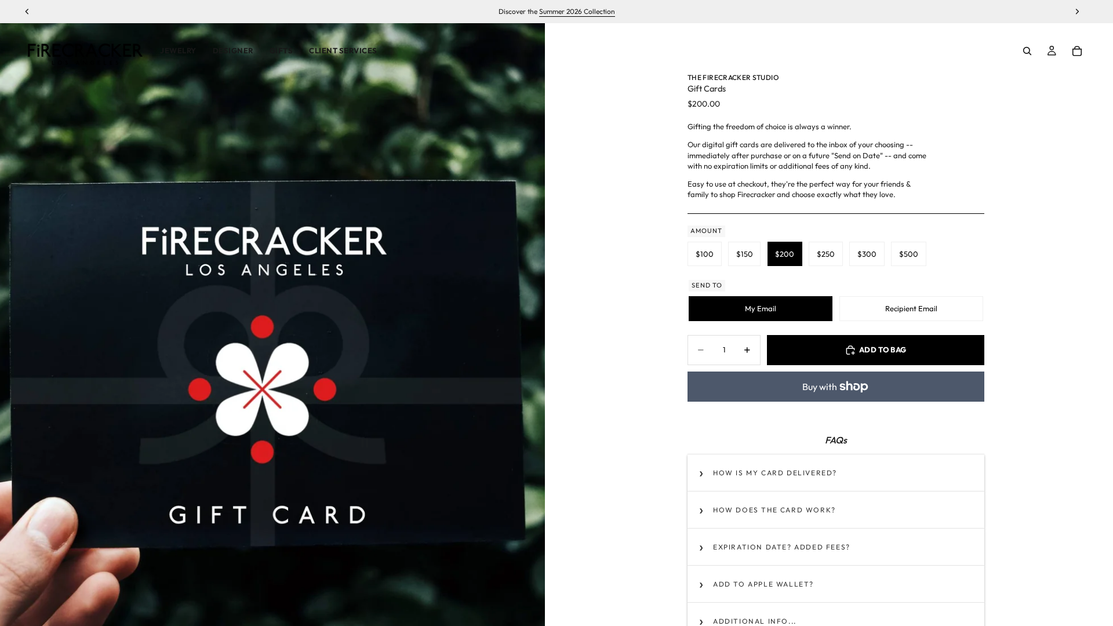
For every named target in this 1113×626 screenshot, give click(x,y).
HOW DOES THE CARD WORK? (774, 509)
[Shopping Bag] (1077, 51)
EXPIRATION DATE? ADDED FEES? (781, 547)
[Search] (1027, 51)
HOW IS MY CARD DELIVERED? (775, 472)
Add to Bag (883, 349)
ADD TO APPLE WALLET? (763, 584)
